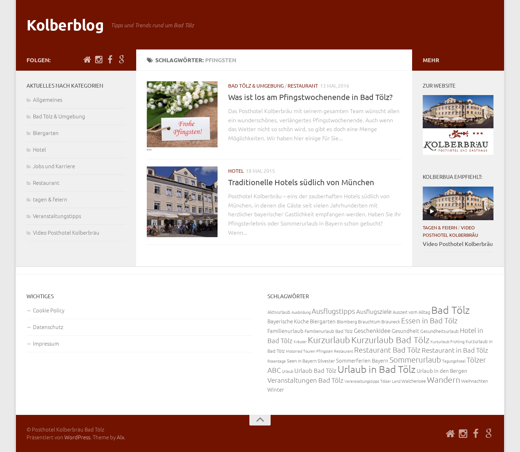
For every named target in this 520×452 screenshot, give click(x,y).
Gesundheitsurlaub (439, 331)
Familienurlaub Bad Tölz (329, 331)
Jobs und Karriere (54, 166)
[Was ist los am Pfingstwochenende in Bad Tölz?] (182, 116)
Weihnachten (474, 380)
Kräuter (300, 341)
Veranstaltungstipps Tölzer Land (372, 381)
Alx (120, 437)
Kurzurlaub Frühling (447, 341)
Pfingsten (324, 351)
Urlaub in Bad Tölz (376, 369)
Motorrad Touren (300, 351)
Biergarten (46, 132)
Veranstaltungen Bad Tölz (305, 380)
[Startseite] (87, 59)
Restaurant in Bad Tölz (455, 350)
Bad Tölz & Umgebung (256, 85)
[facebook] (110, 59)
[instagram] (98, 59)
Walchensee (413, 380)
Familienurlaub (285, 330)
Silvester (326, 360)
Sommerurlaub (415, 359)
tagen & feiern (50, 199)
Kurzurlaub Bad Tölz (390, 339)
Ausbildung (301, 312)
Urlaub (287, 371)
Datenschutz (48, 326)
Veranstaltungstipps (57, 215)
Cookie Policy (48, 310)
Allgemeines (47, 99)
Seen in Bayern (302, 360)
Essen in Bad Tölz (429, 320)
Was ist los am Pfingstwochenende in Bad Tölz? (310, 96)
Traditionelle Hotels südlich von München (301, 182)
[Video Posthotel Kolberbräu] (458, 203)
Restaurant (303, 85)
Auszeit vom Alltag (411, 312)
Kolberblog (65, 24)
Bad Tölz (450, 310)
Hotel (236, 171)
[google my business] (121, 59)
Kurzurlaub (329, 339)
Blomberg (347, 321)
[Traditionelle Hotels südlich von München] (182, 201)
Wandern (443, 380)
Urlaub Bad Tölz (315, 370)
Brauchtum (369, 321)
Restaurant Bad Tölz (387, 349)
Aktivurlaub (278, 312)
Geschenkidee (372, 330)
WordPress (77, 437)
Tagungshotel (454, 361)
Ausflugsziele (374, 311)
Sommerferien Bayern (362, 360)
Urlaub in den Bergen (442, 370)
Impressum (46, 343)
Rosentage (276, 361)
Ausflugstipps (333, 311)
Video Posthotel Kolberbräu (66, 232)
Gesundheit (405, 330)
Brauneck (390, 321)
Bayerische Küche (288, 321)
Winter (275, 389)
